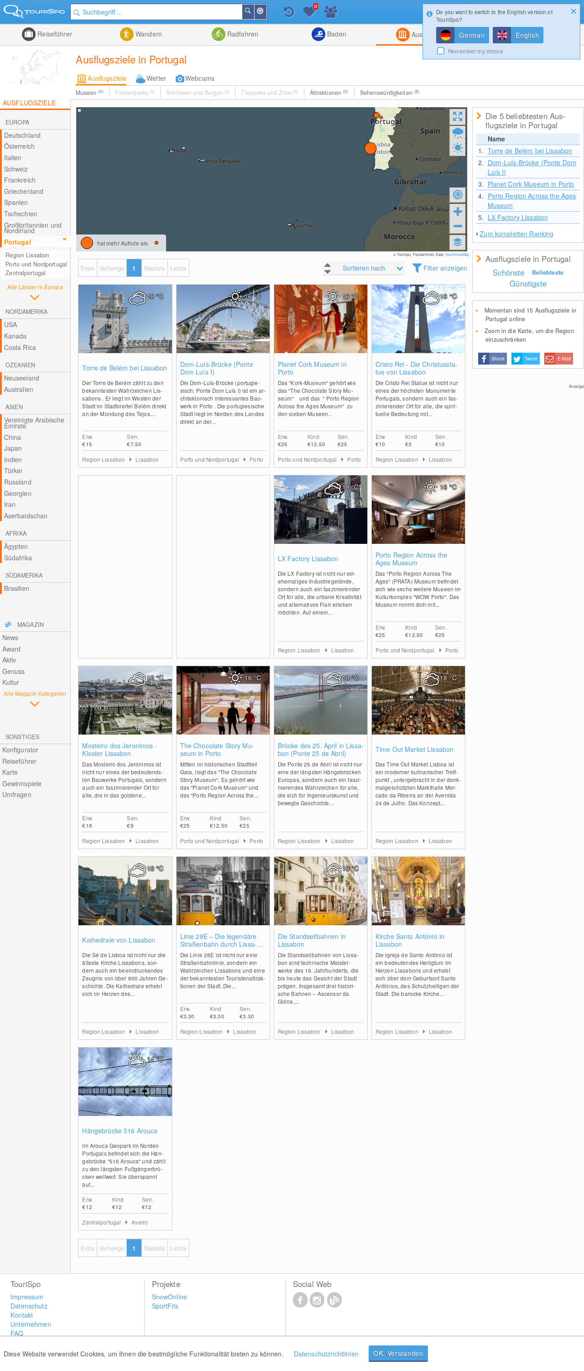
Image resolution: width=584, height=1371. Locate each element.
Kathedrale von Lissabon (118, 940)
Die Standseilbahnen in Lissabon (312, 940)
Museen (89, 93)
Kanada (15, 335)
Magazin (30, 624)
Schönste (508, 272)
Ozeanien (20, 365)
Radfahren (241, 33)
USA (10, 324)
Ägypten (16, 546)
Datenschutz (28, 1305)
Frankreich (20, 179)
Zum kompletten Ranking (516, 233)
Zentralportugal (25, 273)
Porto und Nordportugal (36, 264)
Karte (10, 772)
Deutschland (22, 135)
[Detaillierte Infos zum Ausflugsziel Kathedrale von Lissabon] (125, 900)
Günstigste (528, 283)
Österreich (19, 146)
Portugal (17, 241)
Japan (13, 448)
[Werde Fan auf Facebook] (300, 1299)
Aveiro (139, 1222)
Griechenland (24, 191)
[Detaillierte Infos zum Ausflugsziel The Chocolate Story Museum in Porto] (223, 709)
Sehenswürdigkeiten (390, 93)
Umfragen (16, 794)
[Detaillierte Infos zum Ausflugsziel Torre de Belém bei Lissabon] (125, 328)
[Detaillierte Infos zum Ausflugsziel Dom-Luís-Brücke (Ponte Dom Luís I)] (223, 328)
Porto (256, 459)
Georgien (17, 493)
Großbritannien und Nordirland (33, 227)
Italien (13, 157)
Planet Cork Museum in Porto (312, 368)
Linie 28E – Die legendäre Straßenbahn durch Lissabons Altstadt (218, 940)
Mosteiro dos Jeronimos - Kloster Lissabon (119, 749)
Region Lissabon (27, 255)
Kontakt (21, 1314)
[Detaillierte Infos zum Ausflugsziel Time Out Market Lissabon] (418, 709)
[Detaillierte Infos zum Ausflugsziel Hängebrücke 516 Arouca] (125, 1091)
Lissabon (147, 459)
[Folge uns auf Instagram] (317, 1299)
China (12, 437)
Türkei (13, 470)
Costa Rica (20, 347)
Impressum (26, 1296)
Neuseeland (21, 377)
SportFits (165, 1305)
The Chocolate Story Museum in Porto (217, 749)
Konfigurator (20, 749)
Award (11, 648)
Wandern (148, 33)
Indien (13, 459)
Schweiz (16, 168)
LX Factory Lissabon (308, 559)
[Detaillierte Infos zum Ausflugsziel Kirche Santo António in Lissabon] (418, 900)
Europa (17, 122)
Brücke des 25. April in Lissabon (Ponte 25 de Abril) (321, 749)
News (10, 637)
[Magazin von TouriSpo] (334, 1299)
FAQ (16, 1333)
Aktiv (9, 659)
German (472, 35)
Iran (10, 504)
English (527, 35)
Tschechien (20, 213)
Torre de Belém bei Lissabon (124, 368)
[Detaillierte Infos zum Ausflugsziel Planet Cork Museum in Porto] (320, 328)
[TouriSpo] (35, 13)
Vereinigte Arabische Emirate (34, 422)
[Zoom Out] (457, 226)
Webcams (199, 78)
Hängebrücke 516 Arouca (119, 1131)
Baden (335, 33)
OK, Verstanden (398, 1353)
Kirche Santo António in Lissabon (409, 940)
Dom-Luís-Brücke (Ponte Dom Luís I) (216, 368)
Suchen (253, 11)
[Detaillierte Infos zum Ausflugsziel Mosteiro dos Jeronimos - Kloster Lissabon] (125, 709)
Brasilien (16, 588)
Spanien (16, 202)
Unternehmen (30, 1324)
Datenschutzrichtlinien (326, 1353)
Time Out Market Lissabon (414, 749)
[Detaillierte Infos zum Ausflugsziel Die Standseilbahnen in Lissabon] (320, 900)
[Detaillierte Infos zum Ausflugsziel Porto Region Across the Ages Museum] (418, 518)
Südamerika (23, 575)
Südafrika (18, 557)
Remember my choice (475, 51)
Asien (14, 407)
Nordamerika (26, 312)
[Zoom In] (457, 211)
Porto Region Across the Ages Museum (411, 559)
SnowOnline (169, 1296)
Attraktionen (329, 93)
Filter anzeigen (445, 267)
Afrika (15, 533)
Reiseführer (54, 33)
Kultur (11, 682)
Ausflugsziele (107, 78)
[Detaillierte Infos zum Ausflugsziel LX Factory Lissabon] (320, 518)
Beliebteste (547, 272)
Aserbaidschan (26, 515)
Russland (17, 481)
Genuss (13, 671)
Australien (18, 389)
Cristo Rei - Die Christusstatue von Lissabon (416, 368)
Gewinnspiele (22, 783)
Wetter (156, 78)
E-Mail (564, 358)
